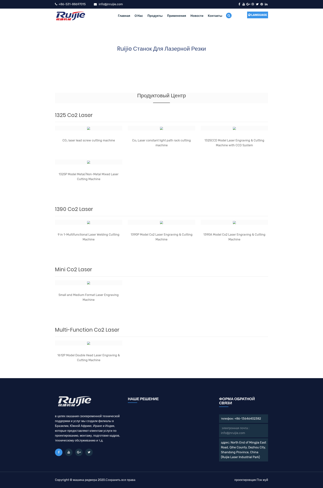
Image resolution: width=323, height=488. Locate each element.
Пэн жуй (262, 480)
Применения (176, 16)
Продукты (155, 16)
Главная (124, 16)
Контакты (215, 16)
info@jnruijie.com (111, 4)
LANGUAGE (259, 15)
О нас (139, 16)
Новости (196, 16)
